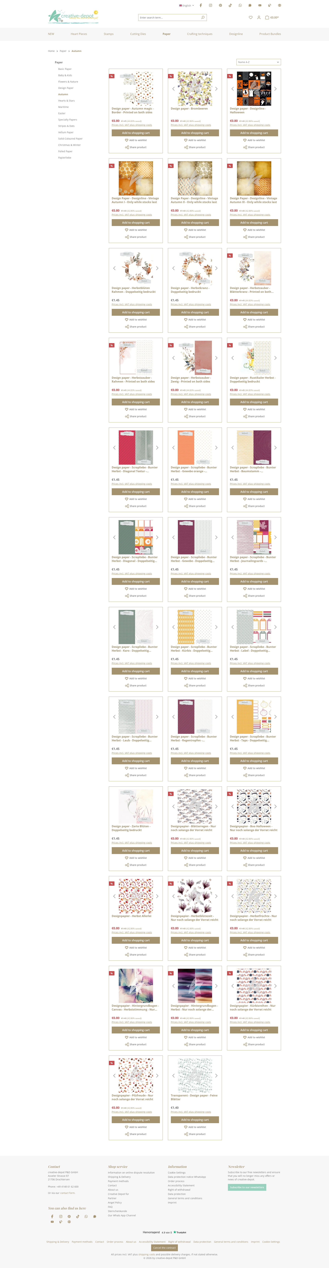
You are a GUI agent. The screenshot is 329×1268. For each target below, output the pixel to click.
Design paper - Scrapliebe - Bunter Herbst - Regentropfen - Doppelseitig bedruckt (194, 738)
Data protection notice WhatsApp (187, 1176)
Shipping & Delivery (119, 1176)
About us (113, 1189)
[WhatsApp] (240, 6)
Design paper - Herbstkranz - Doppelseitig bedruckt (190, 290)
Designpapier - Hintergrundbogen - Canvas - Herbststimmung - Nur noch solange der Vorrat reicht (135, 1007)
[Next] (216, 88)
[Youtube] (259, 6)
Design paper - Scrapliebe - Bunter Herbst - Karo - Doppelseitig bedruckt (135, 648)
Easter (61, 113)
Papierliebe (64, 157)
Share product (138, 147)
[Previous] (173, 88)
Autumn (63, 94)
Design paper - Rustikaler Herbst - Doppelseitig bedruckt (253, 379)
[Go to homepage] (73, 17)
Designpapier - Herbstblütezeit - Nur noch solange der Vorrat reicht (194, 918)
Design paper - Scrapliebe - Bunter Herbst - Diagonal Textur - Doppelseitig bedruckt (135, 469)
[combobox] (168, 17)
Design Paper (66, 88)
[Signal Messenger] (250, 6)
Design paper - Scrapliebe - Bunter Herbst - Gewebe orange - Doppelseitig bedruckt (194, 469)
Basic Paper (65, 69)
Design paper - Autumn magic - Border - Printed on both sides (133, 110)
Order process (176, 1181)
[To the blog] (269, 6)
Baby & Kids (65, 75)
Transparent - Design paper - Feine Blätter (194, 1097)
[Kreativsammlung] (279, 6)
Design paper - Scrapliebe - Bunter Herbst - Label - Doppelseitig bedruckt (253, 648)
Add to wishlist (138, 140)
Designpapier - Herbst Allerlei (131, 916)
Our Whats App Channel (122, 1215)
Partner (112, 1198)
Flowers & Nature (68, 81)
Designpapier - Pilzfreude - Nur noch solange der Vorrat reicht (132, 1097)
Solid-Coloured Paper (70, 138)
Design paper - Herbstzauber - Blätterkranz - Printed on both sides (250, 290)
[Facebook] (200, 6)
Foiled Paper (65, 151)
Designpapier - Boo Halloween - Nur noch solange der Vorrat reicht (253, 828)
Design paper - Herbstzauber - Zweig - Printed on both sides (191, 379)
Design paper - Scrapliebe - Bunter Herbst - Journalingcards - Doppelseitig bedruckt (253, 559)
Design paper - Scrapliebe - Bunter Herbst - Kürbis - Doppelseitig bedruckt (194, 648)
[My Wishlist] (251, 17)
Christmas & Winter (69, 145)
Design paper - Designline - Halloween (248, 110)
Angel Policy (115, 1202)
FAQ (110, 1206)
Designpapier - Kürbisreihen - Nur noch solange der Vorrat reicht (253, 1007)
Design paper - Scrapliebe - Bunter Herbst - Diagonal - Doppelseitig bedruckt (135, 559)
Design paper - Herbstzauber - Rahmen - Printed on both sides (133, 379)
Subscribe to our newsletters (247, 1187)
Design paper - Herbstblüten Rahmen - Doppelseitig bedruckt (134, 290)
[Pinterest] (220, 6)
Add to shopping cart (136, 133)
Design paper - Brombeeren (189, 108)
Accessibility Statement (181, 1185)
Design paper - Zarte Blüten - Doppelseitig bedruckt (131, 828)
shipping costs (146, 1254)
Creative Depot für (118, 1194)
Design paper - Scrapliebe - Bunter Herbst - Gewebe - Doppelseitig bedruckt (194, 559)
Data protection (177, 1194)
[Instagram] (210, 6)
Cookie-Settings (177, 1172)
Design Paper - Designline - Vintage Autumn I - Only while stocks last (135, 200)
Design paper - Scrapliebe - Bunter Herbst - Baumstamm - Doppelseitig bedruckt (253, 469)
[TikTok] (230, 6)
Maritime (63, 107)
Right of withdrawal (179, 1189)
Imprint (172, 1202)
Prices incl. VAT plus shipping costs (132, 125)
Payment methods (118, 1181)
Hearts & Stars (66, 100)
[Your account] (259, 17)
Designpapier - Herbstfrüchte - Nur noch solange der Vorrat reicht (253, 918)
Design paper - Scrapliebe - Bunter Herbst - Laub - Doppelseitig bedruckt (135, 738)
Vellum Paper (66, 132)
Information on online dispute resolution (131, 1172)
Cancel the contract (164, 1247)
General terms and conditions (185, 1198)
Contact (112, 1185)
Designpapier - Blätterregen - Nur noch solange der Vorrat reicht (193, 828)
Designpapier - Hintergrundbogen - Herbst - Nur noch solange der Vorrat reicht (194, 1007)
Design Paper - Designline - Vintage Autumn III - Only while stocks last (253, 200)
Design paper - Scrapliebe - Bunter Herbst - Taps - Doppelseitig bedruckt (253, 738)
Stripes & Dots (66, 126)
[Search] (203, 17)
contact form (67, 1193)
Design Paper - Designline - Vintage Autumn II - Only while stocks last (194, 200)
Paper (59, 62)
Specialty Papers (67, 119)
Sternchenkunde (117, 1211)
